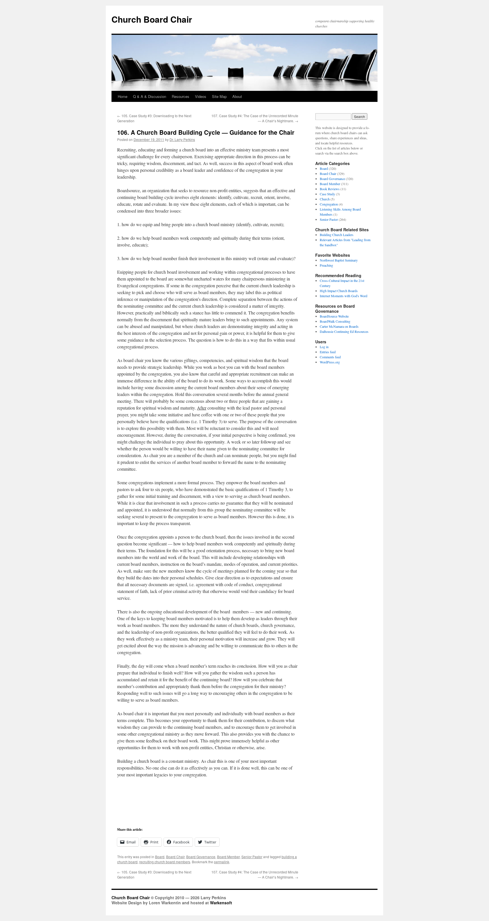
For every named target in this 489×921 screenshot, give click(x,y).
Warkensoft (221, 902)
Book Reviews (330, 189)
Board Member (228, 856)
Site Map (219, 96)
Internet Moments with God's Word (343, 296)
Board (159, 856)
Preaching (326, 265)
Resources (180, 96)
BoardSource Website (334, 316)
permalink (221, 861)
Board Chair (175, 856)
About (237, 96)
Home (122, 96)
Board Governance (200, 856)
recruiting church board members (164, 861)
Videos (200, 96)
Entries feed (328, 352)
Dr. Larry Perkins (182, 139)
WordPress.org (330, 362)
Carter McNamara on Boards (339, 326)
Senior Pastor (251, 856)
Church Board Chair (151, 19)
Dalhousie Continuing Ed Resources (344, 331)
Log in (324, 346)
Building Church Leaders (336, 234)
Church (325, 199)
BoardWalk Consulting (335, 321)
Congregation (329, 204)
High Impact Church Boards (339, 290)
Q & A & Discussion (149, 96)
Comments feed (330, 357)
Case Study (327, 194)
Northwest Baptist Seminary (339, 260)
